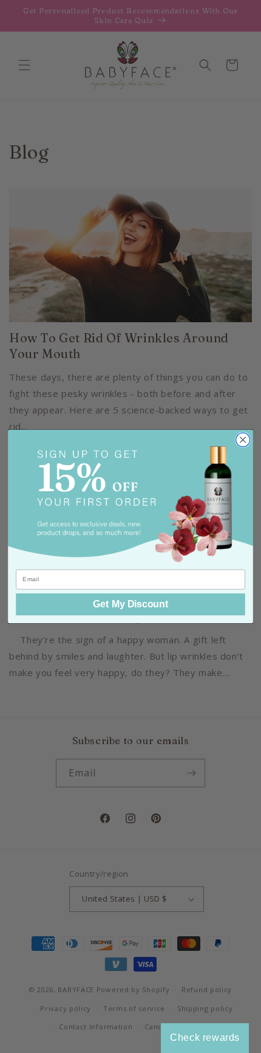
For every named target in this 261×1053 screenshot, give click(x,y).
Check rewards (205, 1037)
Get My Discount (131, 604)
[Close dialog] (243, 440)
